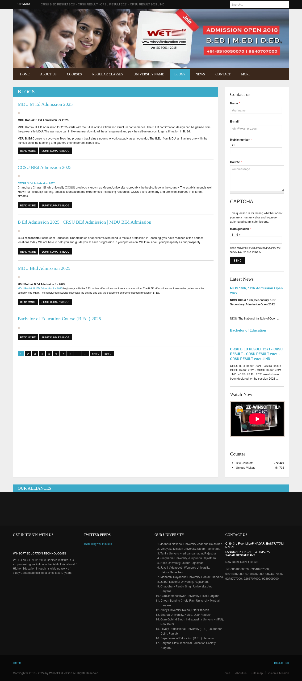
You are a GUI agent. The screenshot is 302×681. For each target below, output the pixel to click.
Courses (74, 74)
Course (236, 162)
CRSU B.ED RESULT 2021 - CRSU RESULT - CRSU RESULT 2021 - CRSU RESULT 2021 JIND (102, 4)
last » (108, 354)
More (246, 74)
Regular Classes (107, 74)
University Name (149, 74)
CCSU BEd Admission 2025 (44, 167)
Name (235, 103)
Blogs (179, 74)
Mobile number (241, 139)
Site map (257, 673)
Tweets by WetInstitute (98, 544)
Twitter (281, 15)
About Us (48, 74)
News (200, 74)
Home (25, 74)
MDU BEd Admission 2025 (44, 268)
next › (95, 354)
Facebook (274, 15)
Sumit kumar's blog (56, 150)
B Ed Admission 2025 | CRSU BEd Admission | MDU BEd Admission (84, 222)
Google (30, 545)
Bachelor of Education (248, 330)
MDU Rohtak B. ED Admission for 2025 (40, 288)
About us (241, 673)
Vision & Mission (278, 673)
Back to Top (281, 662)
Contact (223, 74)
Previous (274, 57)
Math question (240, 229)
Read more (29, 150)
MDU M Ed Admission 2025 (45, 104)
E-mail (235, 121)
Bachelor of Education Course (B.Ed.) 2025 (59, 318)
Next (281, 57)
